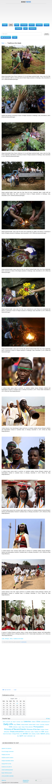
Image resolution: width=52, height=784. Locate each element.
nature (42, 733)
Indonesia (15, 726)
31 (17, 703)
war (34, 736)
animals (25, 733)
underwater (30, 736)
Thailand (36, 731)
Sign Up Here (6, 37)
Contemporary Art (45, 721)
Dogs (14, 724)
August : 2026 (13, 698)
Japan (19, 726)
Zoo (21, 733)
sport (21, 736)
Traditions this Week (14, 43)
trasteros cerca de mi (7, 766)
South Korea (27, 731)
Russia (46, 729)
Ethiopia (7, 638)
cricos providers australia (7, 776)
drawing (33, 733)
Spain (32, 731)
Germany (42, 724)
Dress (18, 724)
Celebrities (27, 721)
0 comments (23, 642)
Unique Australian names (8, 760)
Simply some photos (17, 731)
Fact (3, 43)
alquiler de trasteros (6, 748)
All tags (48, 718)
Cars (22, 721)
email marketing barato (7, 769)
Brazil (14, 721)
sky (18, 736)
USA (42, 731)
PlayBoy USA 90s (6, 754)
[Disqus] (25, 668)
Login (14, 37)
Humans (47, 724)
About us (4, 780)
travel (25, 736)
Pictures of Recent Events (15, 729)
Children (34, 721)
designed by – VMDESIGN (26, 781)
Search (46, 33)
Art (11, 721)
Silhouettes (6, 731)
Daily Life (8, 724)
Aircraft (8, 721)
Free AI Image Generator (8, 751)
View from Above (7, 733)
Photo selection (29, 726)
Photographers (38, 727)
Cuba (3, 638)
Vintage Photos (16, 733)
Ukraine (46, 731)
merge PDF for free (6, 763)
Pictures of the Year (33, 729)
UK (40, 731)
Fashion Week (32, 724)
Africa (11, 638)
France (37, 724)
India (10, 727)
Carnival (18, 721)
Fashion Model (24, 724)
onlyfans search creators (7, 757)
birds (30, 733)
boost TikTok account (7, 772)
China (38, 721)
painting (47, 733)
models (38, 733)
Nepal (23, 726)
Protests (42, 729)
